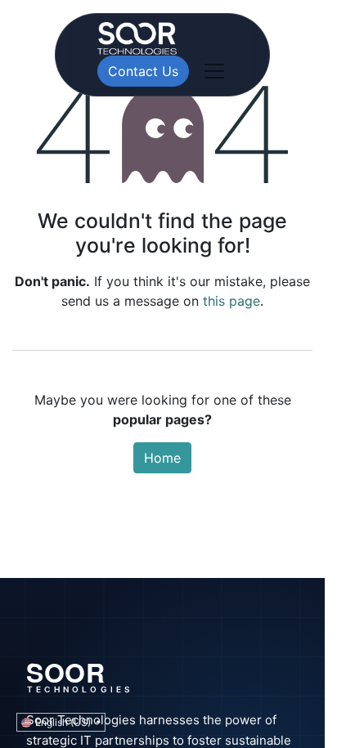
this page (231, 301)
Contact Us (143, 71)
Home (162, 458)
